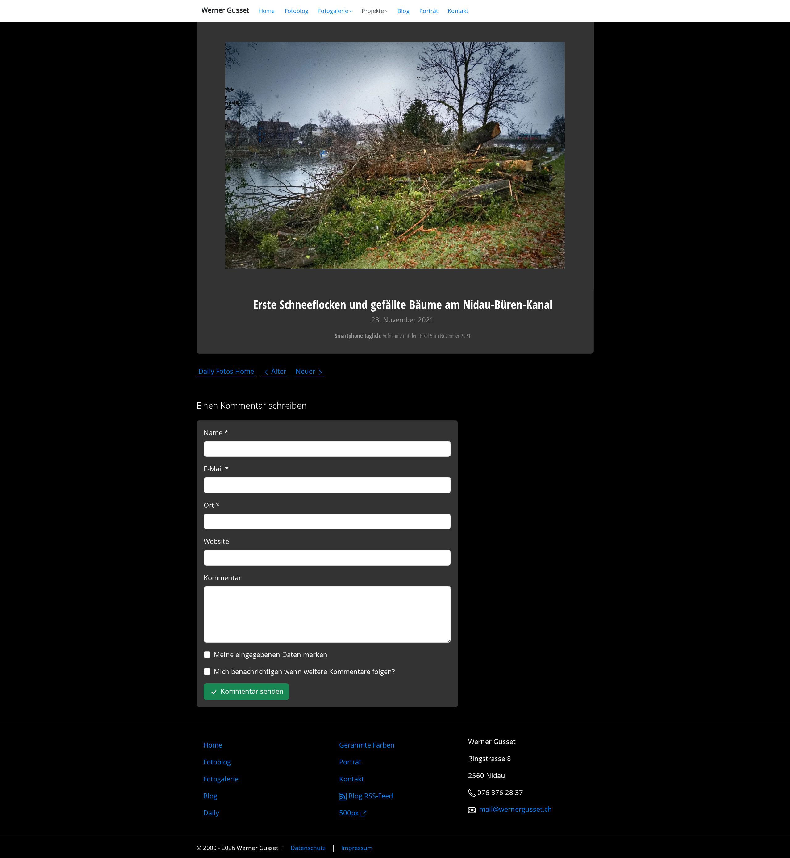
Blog (210, 795)
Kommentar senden (251, 691)
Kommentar (222, 577)
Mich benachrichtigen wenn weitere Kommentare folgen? (304, 671)
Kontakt (351, 778)
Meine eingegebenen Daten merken (270, 654)
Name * (216, 432)
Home (212, 744)
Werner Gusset (225, 10)
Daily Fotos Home (226, 371)
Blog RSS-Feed (370, 795)
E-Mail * (216, 468)
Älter (277, 371)
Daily (211, 812)
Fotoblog (217, 761)
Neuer (306, 371)
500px (350, 812)
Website (216, 541)
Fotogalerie (333, 11)
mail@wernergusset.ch (515, 809)
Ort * (212, 505)
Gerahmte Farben (367, 744)
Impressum (357, 847)
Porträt (350, 761)
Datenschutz (308, 847)
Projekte (373, 11)
